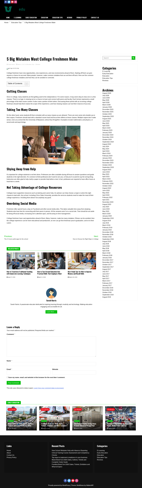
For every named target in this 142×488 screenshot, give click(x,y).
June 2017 (105, 273)
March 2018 (106, 253)
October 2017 (106, 264)
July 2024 (105, 146)
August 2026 (106, 93)
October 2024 (107, 139)
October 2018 (106, 236)
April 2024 (105, 151)
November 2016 (107, 290)
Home (8, 17)
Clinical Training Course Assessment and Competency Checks (70, 454)
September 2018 (108, 239)
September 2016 (108, 294)
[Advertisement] (71, 38)
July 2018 (105, 243)
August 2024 (106, 144)
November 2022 (107, 183)
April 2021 (105, 199)
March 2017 (106, 280)
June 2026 (106, 97)
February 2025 (107, 130)
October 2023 (107, 165)
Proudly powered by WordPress (59, 485)
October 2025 (107, 114)
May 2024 (105, 148)
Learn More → (51, 311)
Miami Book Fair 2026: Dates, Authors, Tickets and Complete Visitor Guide (21, 425)
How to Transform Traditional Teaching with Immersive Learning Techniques (19, 273)
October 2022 (107, 185)
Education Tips (57, 17)
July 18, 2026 (12, 428)
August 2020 (106, 204)
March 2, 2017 (21, 64)
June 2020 (106, 209)
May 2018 (105, 248)
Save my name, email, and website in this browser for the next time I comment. (36, 377)
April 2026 (105, 102)
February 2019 (107, 227)
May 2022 (105, 192)
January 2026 (107, 107)
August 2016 (106, 297)
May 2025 (105, 123)
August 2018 (106, 241)
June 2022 (106, 190)
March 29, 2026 (73, 277)
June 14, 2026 (46, 428)
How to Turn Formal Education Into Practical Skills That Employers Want (49, 273)
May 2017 (105, 276)
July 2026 (105, 95)
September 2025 (108, 116)
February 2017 (107, 283)
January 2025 (107, 132)
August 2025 (106, 118)
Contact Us (95, 17)
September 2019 (108, 218)
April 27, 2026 (11, 277)
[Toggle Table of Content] (25, 84)
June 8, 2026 (78, 428)
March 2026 (106, 104)
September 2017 (108, 267)
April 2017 (105, 278)
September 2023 (108, 167)
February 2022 (107, 197)
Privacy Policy (82, 17)
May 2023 (105, 174)
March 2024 (106, 153)
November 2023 (107, 162)
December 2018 (107, 232)
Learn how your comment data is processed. (49, 388)
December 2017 (107, 260)
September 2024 (108, 141)
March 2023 (106, 178)
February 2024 (107, 155)
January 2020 (107, 216)
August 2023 (106, 169)
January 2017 (107, 285)
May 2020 (105, 211)
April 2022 (105, 195)
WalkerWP (90, 485)
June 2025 (106, 121)
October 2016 (106, 292)
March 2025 (106, 128)
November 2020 (107, 202)
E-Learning (17, 17)
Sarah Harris (11, 64)
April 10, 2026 (42, 277)
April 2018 (105, 250)
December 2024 (107, 134)
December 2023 (107, 160)
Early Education (31, 17)
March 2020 (106, 213)
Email (9, 369)
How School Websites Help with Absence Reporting (69, 450)
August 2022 (106, 188)
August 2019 (106, 220)
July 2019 (105, 223)
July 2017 (105, 271)
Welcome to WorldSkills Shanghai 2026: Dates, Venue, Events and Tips (120, 425)
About (9, 452)
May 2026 (105, 100)
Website (55, 369)
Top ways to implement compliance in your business (69, 457)
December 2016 (107, 287)
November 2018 (107, 234)
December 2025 (107, 109)
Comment (11, 334)
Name (9, 360)
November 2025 (107, 111)
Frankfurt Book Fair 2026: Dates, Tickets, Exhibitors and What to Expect (54, 425)
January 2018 (106, 257)
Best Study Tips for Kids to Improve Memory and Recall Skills (79, 273)
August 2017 (106, 269)
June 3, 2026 (111, 428)
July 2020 (105, 206)
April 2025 (105, 125)
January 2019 (106, 229)
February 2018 (107, 255)
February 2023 (107, 181)
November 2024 (107, 137)
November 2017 (107, 262)
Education (44, 17)
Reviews (69, 17)
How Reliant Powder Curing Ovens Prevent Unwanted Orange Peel (85, 425)
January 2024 (107, 158)
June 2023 (106, 172)
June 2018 (105, 246)
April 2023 (105, 176)
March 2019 (106, 225)
